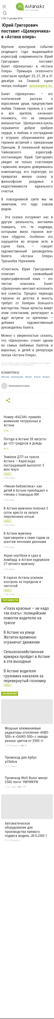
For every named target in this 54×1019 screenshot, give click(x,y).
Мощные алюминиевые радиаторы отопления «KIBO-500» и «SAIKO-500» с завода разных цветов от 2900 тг (27, 734)
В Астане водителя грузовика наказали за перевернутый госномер (25, 675)
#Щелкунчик (17, 377)
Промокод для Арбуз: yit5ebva (21, 759)
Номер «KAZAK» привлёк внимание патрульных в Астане (22, 421)
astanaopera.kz (40, 86)
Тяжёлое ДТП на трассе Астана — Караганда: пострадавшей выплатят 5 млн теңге (24, 463)
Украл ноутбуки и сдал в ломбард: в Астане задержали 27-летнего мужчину (27, 559)
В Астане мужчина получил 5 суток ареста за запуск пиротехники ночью (26, 512)
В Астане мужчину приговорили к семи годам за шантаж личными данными (26, 537)
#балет (28, 377)
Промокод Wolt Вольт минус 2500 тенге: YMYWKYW (26, 780)
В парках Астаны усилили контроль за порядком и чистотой (23, 581)
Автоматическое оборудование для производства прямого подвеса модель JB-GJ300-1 (26, 829)
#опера (46, 377)
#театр (37, 377)
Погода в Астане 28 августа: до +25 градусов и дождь (25, 441)
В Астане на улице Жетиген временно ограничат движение (22, 637)
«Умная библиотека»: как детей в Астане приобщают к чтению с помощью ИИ (26, 490)
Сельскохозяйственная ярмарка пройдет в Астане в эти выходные (27, 656)
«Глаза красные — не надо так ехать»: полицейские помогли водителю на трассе (26, 615)
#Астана (5, 377)
